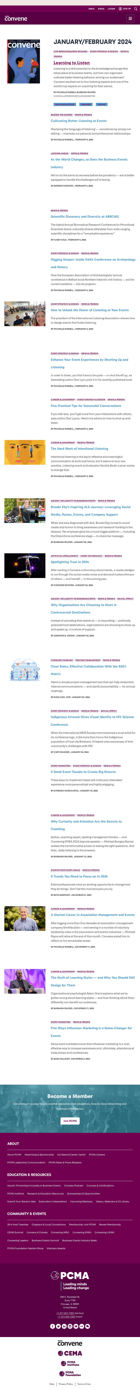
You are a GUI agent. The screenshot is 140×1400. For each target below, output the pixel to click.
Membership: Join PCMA (82, 1224)
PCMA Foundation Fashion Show (25, 1248)
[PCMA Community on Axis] (87, 1326)
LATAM (111, 9)
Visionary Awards (56, 1248)
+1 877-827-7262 (65, 1313)
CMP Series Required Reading (71, 51)
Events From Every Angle (65, 870)
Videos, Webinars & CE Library (112, 1201)
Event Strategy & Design (104, 51)
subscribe (86, 104)
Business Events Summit (45, 1240)
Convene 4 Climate (37, 1232)
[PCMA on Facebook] (52, 1326)
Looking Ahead (60, 153)
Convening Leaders (17, 1240)
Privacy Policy (66, 1384)
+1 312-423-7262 (66, 1316)
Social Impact (125, 598)
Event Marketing (61, 766)
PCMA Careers (97, 1154)
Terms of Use (84, 1384)
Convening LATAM (104, 1232)
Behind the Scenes (61, 114)
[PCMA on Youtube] (75, 1326)
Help (51, 1384)
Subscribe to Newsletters (53, 1201)
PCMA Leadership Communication (26, 1162)
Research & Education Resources (45, 1193)
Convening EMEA (82, 1232)
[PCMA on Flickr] (81, 1326)
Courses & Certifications (100, 1185)
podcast (102, 104)
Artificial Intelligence (64, 556)
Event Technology (91, 556)
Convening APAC (60, 1232)
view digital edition (64, 104)
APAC (92, 9)
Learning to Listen (72, 62)
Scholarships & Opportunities (83, 1193)
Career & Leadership (63, 399)
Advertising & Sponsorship (39, 1154)
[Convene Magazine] (16, 18)
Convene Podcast (73, 1185)
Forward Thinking (62, 660)
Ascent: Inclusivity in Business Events (73, 500)
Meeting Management (87, 660)
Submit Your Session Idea (21, 1201)
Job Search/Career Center (71, 1154)
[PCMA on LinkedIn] (64, 1326)
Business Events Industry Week (79, 1240)
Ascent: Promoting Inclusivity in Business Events (34, 1185)
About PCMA (14, 1154)
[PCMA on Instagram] (70, 1326)
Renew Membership (110, 1224)
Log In (126, 8)
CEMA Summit (15, 1232)
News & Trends (83, 114)
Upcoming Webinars (81, 1201)
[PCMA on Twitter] (58, 1326)
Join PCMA (70, 1121)
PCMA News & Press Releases (65, 1162)
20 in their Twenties (17, 1224)
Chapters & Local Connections (49, 1224)
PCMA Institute (15, 1193)
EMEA (101, 9)
